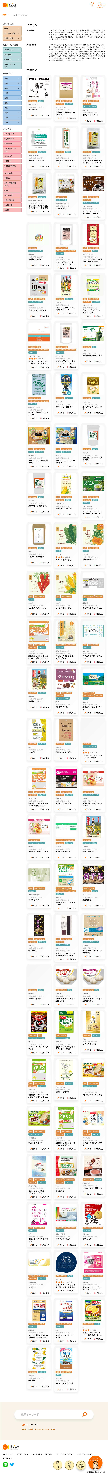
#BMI (53, 1429)
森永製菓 (31, 305)
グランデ (31, 1375)
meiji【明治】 (32, 455)
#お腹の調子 (9, 139)
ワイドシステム (33, 104)
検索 (92, 5)
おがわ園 (58, 155)
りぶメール (86, 1039)
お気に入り (45, 115)
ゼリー (68, 743)
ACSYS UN (59, 257)
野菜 (69, 990)
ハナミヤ (31, 747)
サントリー (59, 1378)
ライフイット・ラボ (34, 356)
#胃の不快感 (9, 200)
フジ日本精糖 (32, 1282)
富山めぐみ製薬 (60, 1234)
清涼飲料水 (42, 942)
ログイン (100, 7)
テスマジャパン (87, 206)
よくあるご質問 (22, 1454)
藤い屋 (58, 702)
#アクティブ (9, 134)
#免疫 (24, 1429)
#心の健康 (8, 173)
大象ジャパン (60, 503)
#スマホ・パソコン (10, 150)
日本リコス (59, 897)
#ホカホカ (8, 156)
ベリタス (58, 846)
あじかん (85, 702)
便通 (58, 101)
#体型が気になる (10, 167)
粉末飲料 (86, 502)
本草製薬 (31, 1330)
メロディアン (87, 1138)
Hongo (58, 1186)
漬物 (85, 599)
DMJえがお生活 (60, 1087)
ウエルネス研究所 (33, 895)
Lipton (85, 798)
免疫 (30, 299)
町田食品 (85, 110)
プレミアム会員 (36, 1454)
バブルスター (32, 651)
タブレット (96, 152)
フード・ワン (87, 895)
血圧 (40, 1035)
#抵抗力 (7, 178)
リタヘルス (86, 1234)
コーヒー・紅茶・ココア (91, 202)
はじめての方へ (8, 1454)
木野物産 (58, 993)
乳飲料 (70, 1276)
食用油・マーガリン (90, 1086)
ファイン (58, 747)
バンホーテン (87, 1183)
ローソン (85, 750)
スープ (31, 452)
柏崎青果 (31, 254)
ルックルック (87, 402)
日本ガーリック (87, 305)
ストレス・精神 (61, 888)
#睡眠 (31, 1429)
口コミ (34, 115)
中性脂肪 (59, 248)
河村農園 (31, 993)
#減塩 (6, 190)
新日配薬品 (59, 798)
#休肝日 (7, 161)
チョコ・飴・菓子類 (90, 106)
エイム (30, 551)
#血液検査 (8, 205)
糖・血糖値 (32, 101)
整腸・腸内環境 (66, 101)
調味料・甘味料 (61, 200)
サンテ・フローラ (61, 948)
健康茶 (41, 101)
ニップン (58, 554)
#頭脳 (6, 210)
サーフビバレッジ (88, 254)
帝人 (29, 1234)
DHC (84, 1327)
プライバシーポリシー (85, 1454)
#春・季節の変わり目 (10, 184)
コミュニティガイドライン (64, 1454)
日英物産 (85, 1282)
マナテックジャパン (34, 155)
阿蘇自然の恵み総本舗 (89, 155)
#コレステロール (42, 1429)
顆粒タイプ (32, 1326)
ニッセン (85, 350)
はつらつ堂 (86, 651)
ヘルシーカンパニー (34, 407)
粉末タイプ (69, 104)
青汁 (94, 347)
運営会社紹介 (7, 1458)
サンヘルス (59, 402)
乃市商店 (85, 603)
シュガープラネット (62, 107)
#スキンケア (9, 144)
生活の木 (85, 945)
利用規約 (48, 1454)
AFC (57, 1330)
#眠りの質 (8, 195)
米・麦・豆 (39, 452)
